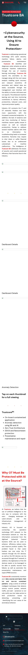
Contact (17, 629)
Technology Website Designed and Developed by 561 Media (14, 653)
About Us (6, 632)
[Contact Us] (19, 2)
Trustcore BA (7, 629)
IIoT (4, 625)
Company (17, 625)
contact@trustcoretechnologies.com (14, 641)
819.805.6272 (9, 637)
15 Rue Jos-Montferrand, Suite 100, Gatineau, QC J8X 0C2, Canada (14, 645)
